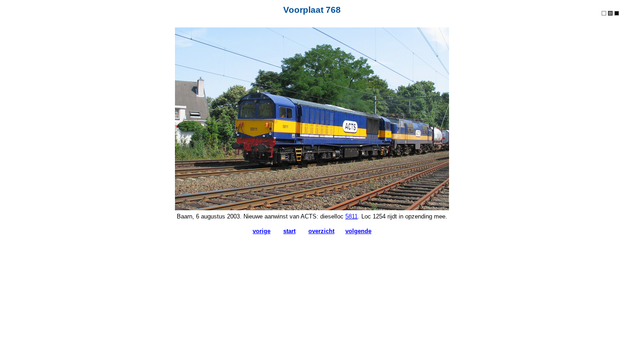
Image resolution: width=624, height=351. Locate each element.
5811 (351, 216)
